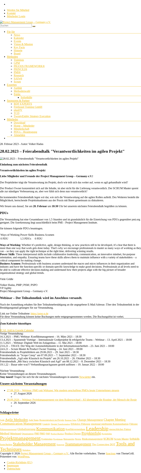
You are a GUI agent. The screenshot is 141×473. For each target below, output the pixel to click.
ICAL (3, 330)
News (17, 34)
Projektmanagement (20, 438)
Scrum (17, 81)
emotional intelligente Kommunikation (110, 424)
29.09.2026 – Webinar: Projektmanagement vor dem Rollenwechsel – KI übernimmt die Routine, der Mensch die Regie (72, 399)
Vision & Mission (23, 44)
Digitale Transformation (60, 424)
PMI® (17, 72)
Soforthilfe (26, 97)
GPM (17, 63)
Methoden (12, 56)
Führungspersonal (8, 429)
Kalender (19, 38)
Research (19, 75)
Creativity (46, 424)
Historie (18, 50)
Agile (2, 420)
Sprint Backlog (6, 444)
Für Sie (11, 31)
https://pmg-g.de (39, 313)
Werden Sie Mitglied (18, 10)
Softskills (134, 438)
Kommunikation (50, 428)
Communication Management (21, 423)
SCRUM (108, 438)
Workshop (26, 450)
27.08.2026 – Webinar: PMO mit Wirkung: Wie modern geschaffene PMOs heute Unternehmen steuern (63, 390)
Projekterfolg (91, 433)
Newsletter (85, 376)
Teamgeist (60, 445)
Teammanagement (78, 444)
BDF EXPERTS (23, 103)
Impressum (13, 465)
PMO (42, 433)
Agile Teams (34, 420)
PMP (48, 434)
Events (17, 41)
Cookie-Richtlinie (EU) (19, 462)
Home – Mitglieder (24, 125)
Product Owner (73, 433)
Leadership (97, 428)
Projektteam (58, 439)
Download (19, 122)
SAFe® (18, 78)
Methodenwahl (22, 91)
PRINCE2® (20, 69)
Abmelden (19, 135)
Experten (12, 84)
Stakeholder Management (34, 444)
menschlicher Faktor (120, 429)
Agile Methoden (16, 419)
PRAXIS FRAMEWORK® (29, 66)
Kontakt (11, 13)
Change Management (90, 419)
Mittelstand (15, 433)
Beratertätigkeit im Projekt (51, 420)
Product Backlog (57, 434)
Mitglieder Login (16, 16)
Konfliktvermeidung (75, 429)
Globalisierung (26, 429)
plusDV (18, 110)
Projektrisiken (47, 439)
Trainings (19, 59)
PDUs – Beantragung (25, 131)
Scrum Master (121, 439)
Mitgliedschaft (21, 128)
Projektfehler (107, 434)
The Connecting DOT (103, 444)
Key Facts (19, 47)
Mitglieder (12, 119)
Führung (133, 424)
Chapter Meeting (115, 419)
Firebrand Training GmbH (28, 106)
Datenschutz (13, 468)
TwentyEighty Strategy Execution (32, 116)
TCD (16, 113)
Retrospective (68, 439)
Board (17, 53)
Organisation (28, 433)
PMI (36, 433)
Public (17, 94)
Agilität (18, 88)
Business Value (71, 420)
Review (78, 439)
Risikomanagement (92, 438)
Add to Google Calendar (20, 330)
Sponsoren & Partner (18, 100)
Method (4, 433)
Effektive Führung (80, 423)
